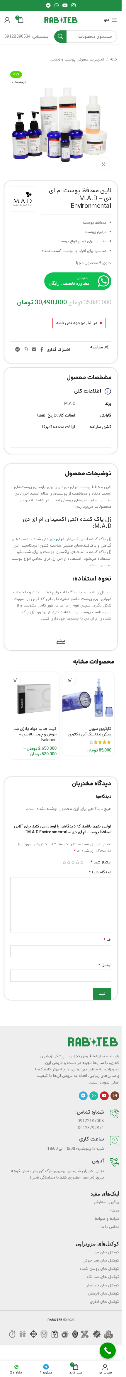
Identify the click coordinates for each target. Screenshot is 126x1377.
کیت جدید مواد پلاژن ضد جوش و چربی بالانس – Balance (35, 734)
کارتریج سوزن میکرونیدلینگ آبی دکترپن (89, 731)
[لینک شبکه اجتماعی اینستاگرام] (74, 5)
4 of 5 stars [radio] (69, 862)
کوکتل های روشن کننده (99, 1268)
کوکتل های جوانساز (102, 1285)
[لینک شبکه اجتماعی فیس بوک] (41, 349)
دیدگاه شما (99, 872)
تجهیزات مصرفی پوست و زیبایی (77, 59)
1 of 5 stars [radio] (82, 862)
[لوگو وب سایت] (61, 20)
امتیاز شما (100, 862)
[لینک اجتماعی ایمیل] (34, 349)
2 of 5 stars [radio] (77, 862)
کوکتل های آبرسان (103, 1293)
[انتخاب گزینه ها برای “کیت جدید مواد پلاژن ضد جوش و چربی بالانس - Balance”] (15, 680)
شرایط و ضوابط (107, 1218)
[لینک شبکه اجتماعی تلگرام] (48, 5)
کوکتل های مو (107, 1252)
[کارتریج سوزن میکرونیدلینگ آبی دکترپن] (88, 698)
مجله (114, 1210)
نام (107, 940)
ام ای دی (57, 539)
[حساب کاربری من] (7, 20)
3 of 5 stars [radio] (73, 862)
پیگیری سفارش (106, 1202)
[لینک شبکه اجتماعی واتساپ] (56, 5)
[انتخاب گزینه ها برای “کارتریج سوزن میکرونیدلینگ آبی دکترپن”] (70, 680)
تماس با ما (110, 1227)
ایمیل (104, 965)
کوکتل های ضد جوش (101, 1260)
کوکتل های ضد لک (103, 1277)
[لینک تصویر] (93, 1042)
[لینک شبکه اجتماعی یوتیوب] (65, 5)
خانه (113, 59)
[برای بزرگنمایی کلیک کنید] (103, 164)
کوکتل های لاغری (104, 1302)
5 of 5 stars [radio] (64, 862)
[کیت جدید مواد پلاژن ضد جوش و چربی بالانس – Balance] (33, 698)
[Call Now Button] (108, 1351)
